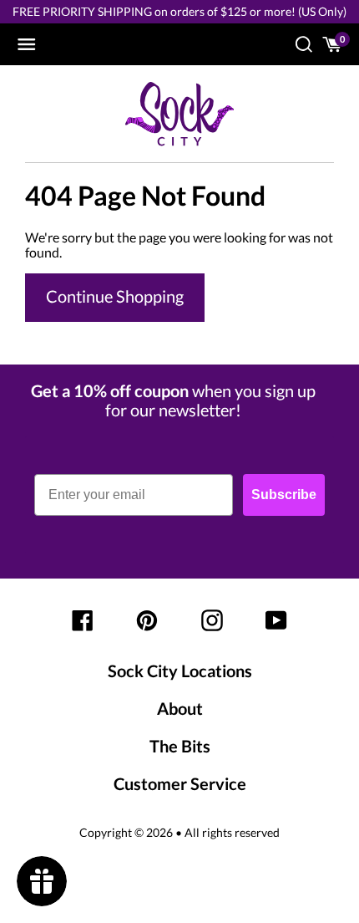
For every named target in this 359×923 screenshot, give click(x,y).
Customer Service (180, 783)
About (180, 708)
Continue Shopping (115, 296)
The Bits (179, 746)
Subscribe (283, 494)
